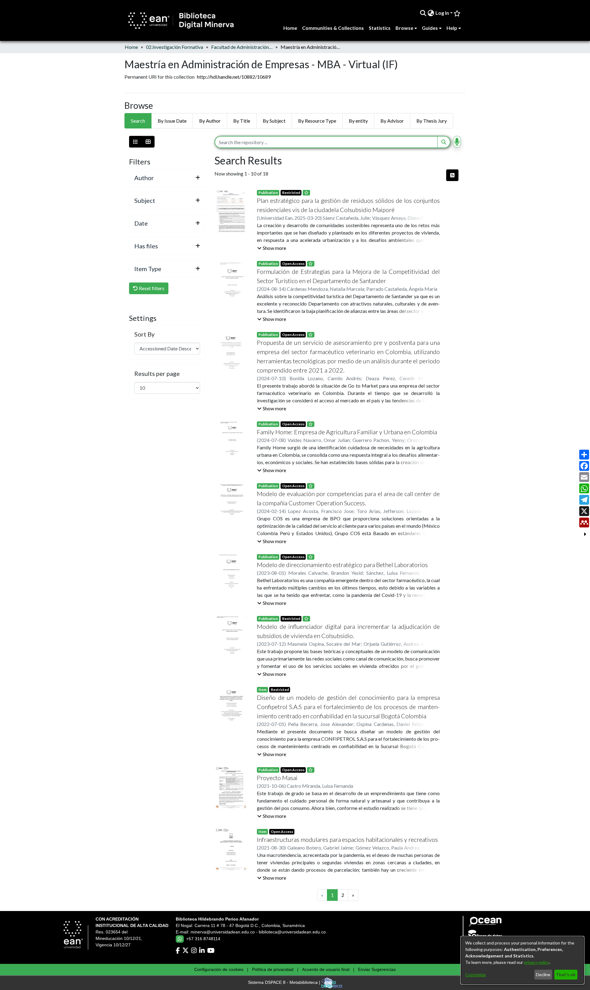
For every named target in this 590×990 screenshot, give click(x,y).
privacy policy (536, 962)
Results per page (157, 373)
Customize (475, 974)
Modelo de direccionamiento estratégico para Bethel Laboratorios (342, 564)
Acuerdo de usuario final (325, 969)
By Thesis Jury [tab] (431, 121)
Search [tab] (138, 121)
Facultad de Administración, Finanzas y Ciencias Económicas (242, 47)
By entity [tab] (358, 121)
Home (131, 47)
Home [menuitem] (290, 28)
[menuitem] (431, 13)
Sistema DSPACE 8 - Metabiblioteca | (284, 982)
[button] (271, 248)
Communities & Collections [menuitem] (333, 28)
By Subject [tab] (274, 121)
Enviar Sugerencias (377, 969)
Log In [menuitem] (442, 13)
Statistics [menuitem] (380, 28)
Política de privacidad (272, 969)
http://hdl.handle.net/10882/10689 (234, 77)
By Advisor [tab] (392, 121)
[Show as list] (135, 142)
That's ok (566, 974)
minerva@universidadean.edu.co (223, 931)
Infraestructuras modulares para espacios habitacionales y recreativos (347, 839)
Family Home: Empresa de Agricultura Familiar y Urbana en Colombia (347, 432)
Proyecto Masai (277, 777)
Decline (543, 974)
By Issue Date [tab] (172, 121)
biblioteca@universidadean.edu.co (292, 931)
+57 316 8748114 (203, 938)
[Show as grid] (148, 142)
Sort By (144, 334)
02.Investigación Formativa (174, 47)
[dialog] (522, 960)
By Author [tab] (210, 121)
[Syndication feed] (452, 175)
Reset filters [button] (151, 288)
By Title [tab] (241, 121)
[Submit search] (423, 13)
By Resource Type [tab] (317, 121)
